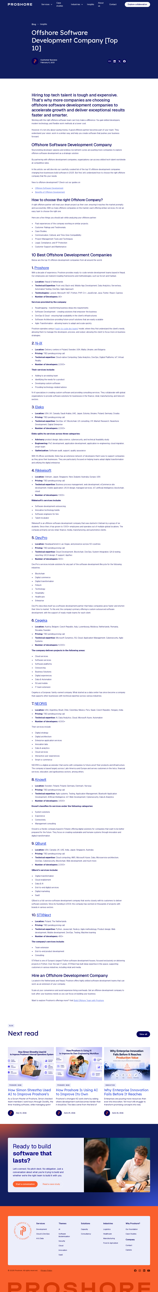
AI (59, 1229)
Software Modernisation (64, 1235)
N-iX (38, 343)
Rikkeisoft (43, 470)
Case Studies (131, 1234)
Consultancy (86, 1234)
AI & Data (40, 1238)
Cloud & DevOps (43, 1234)
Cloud (61, 1245)
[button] (47, 4)
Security (62, 1241)
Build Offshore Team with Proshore (89, 1000)
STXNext (44, 915)
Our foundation (132, 1229)
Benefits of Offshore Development (50, 192)
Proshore (41, 267)
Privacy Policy (46, 1270)
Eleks (39, 407)
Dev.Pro (41, 537)
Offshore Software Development (49, 188)
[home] (23, 4)
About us (101, 4)
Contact (113, 4)
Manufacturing (109, 1238)
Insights (90, 4)
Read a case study (51, 1184)
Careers (129, 1250)
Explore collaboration (137, 4)
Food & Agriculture (110, 1243)
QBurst (40, 843)
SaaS (61, 1255)
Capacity (84, 1229)
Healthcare (107, 1234)
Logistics (107, 1229)
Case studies (59, 4)
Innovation (63, 1250)
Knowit (40, 779)
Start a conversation (25, 1184)
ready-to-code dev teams (66, 328)
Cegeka (41, 620)
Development (41, 1229)
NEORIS (41, 703)
